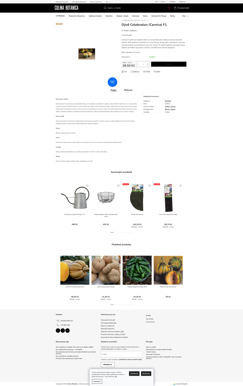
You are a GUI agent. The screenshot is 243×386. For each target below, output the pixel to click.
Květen (167, 106)
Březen (167, 109)
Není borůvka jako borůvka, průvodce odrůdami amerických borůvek (76, 352)
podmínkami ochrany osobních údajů (130, 359)
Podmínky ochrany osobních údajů (112, 332)
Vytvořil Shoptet (181, 384)
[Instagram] (63, 330)
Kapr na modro (151, 347)
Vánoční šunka (151, 352)
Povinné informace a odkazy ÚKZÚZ (113, 334)
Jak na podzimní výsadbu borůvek (67, 356)
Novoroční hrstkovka (153, 354)
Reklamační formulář (62, 2)
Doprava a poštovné (96, 2)
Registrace (182, 2)
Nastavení (97, 381)
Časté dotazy (150, 322)
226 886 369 (65, 325)
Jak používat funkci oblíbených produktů (114, 337)
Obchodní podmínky (107, 329)
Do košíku (169, 64)
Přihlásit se (107, 365)
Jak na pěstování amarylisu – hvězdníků (69, 349)
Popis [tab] (113, 90)
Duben (173, 109)
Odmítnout (134, 374)
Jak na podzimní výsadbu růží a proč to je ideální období (74, 347)
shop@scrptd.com (67, 321)
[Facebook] (58, 330)
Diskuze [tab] (128, 90)
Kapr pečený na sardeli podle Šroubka (159, 349)
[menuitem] (60, 16)
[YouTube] (67, 330)
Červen (173, 106)
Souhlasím (146, 374)
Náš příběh (149, 319)
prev (57, 207)
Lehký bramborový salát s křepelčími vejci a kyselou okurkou (163, 357)
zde (116, 376)
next (185, 207)
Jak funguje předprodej (79, 2)
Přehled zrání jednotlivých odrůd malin (69, 358)
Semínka (168, 101)
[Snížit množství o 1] (138, 64)
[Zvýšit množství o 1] (147, 64)
